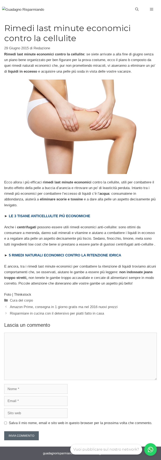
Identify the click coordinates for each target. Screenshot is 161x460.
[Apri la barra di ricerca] (137, 9)
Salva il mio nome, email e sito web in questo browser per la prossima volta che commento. (80, 423)
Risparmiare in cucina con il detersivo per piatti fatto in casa (57, 313)
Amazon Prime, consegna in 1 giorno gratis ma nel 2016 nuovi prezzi (64, 307)
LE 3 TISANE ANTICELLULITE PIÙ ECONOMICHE (49, 216)
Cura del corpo (21, 300)
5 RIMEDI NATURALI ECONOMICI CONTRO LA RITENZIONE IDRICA (65, 255)
